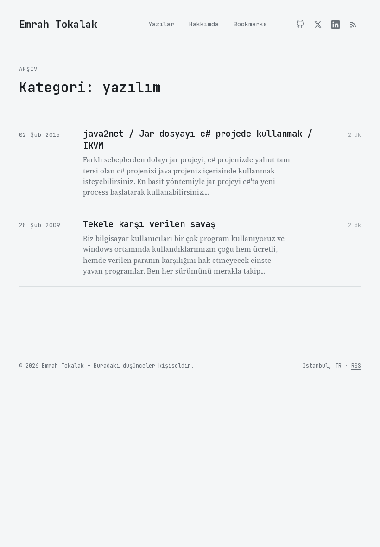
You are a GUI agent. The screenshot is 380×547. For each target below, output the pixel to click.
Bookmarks (250, 24)
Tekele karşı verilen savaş (149, 224)
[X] (318, 24)
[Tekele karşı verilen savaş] (190, 247)
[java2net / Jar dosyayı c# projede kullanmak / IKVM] (190, 163)
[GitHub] (300, 24)
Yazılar (161, 24)
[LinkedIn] (335, 24)
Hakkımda (204, 24)
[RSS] (353, 24)
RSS (356, 365)
